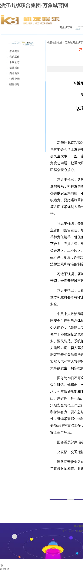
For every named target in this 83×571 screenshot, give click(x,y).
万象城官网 (66, 27)
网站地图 (5, 569)
